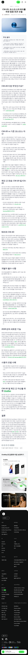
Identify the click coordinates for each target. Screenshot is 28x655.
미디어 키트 (4, 592)
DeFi (16, 341)
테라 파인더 (17, 254)
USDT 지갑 (4, 614)
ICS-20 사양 (17, 204)
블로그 (15, 566)
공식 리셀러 (4, 580)
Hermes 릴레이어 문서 (9, 211)
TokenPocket (16, 614)
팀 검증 (3, 598)
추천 (2, 576)
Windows (3, 543)
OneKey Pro (4, 525)
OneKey (7, 391)
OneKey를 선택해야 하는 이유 (20, 559)
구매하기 (6, 464)
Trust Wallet (16, 625)
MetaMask (16, 606)
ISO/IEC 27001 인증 (18, 592)
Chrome (3, 550)
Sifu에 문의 (6, 499)
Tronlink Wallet (17, 612)
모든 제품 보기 (4, 534)
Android (3, 548)
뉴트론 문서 (21, 225)
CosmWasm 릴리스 (9, 346)
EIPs (15, 548)
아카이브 (17, 6)
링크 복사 (12, 445)
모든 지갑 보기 (4, 619)
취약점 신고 (16, 596)
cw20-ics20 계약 (12, 308)
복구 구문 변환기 (17, 546)
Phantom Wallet (17, 608)
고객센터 (16, 573)
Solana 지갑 (4, 610)
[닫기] (25, 651)
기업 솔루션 (4, 573)
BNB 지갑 (3, 616)
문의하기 (16, 576)
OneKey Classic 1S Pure (6, 529)
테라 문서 (5, 249)
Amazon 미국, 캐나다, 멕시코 (20, 529)
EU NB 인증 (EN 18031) (18, 594)
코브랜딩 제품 (4, 578)
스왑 (15, 541)
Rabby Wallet (17, 610)
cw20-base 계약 (10, 110)
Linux (3, 552)
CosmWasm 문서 (9, 119)
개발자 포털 (4, 559)
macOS (3, 541)
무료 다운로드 (7, 485)
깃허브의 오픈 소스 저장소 (19, 587)
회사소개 (3, 587)
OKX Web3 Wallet (17, 619)
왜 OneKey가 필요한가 (18, 562)
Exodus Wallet (17, 623)
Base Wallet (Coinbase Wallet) (20, 621)
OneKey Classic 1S (5, 527)
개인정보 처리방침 (5, 594)
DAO (8, 168)
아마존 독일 (16, 532)
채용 (2, 590)
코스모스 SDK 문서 (20, 175)
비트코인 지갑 (4, 606)
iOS (2, 546)
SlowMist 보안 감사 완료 (19, 590)
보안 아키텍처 (17, 564)
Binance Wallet (17, 616)
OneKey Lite (4, 532)
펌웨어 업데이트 (17, 578)
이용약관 (3, 596)
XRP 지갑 (3, 612)
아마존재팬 (16, 527)
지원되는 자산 (17, 543)
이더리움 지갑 (4, 608)
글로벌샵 (16, 525)
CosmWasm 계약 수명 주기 (10, 299)
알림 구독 (5, 635)
